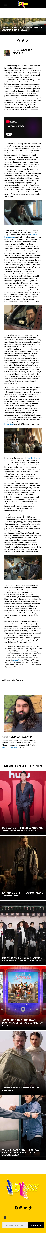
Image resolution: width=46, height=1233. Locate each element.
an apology (17, 660)
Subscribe (36, 1225)
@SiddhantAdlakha (9, 747)
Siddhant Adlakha (21, 737)
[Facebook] (18, 41)
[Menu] (5, 1217)
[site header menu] (5, 4)
